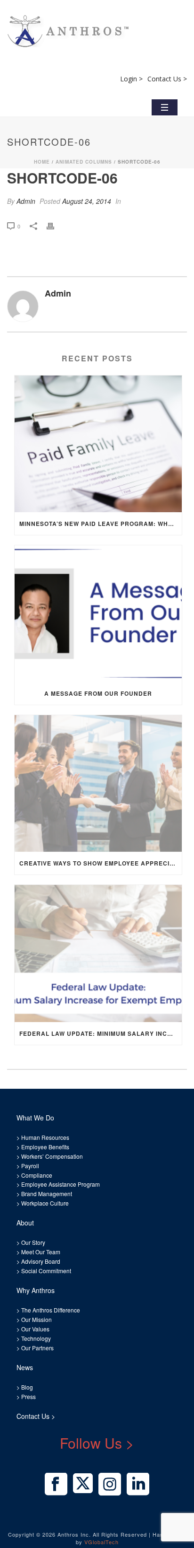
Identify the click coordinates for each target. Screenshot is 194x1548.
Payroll (30, 1166)
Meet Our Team (40, 1252)
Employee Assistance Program (60, 1184)
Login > (131, 78)
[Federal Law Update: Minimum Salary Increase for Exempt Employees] (98, 953)
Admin (25, 201)
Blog (26, 1387)
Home (42, 161)
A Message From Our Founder (98, 693)
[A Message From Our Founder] (98, 613)
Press (28, 1396)
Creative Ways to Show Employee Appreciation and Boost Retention (100, 863)
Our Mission (36, 1319)
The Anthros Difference (50, 1310)
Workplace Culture (45, 1203)
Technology (36, 1338)
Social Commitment (45, 1271)
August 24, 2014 (86, 201)
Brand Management (46, 1193)
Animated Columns (84, 161)
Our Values (35, 1329)
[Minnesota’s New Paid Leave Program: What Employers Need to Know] (98, 444)
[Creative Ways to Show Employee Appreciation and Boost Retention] (98, 783)
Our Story (33, 1242)
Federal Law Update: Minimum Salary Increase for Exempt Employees (100, 1033)
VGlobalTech (101, 1542)
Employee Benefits (45, 1147)
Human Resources (45, 1137)
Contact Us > (167, 78)
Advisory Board (40, 1261)
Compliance (36, 1175)
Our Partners (37, 1348)
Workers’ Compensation (52, 1156)
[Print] (55, 225)
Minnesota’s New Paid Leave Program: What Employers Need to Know (100, 523)
